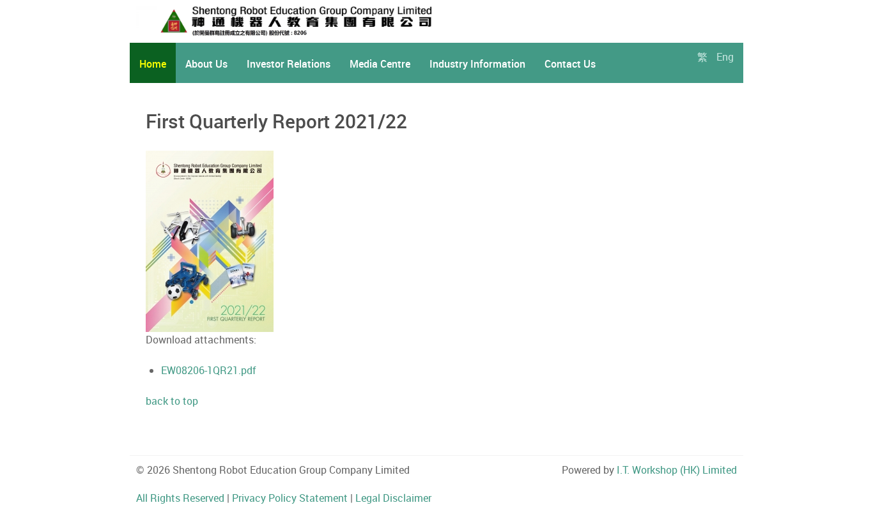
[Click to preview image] (210, 241)
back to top (172, 401)
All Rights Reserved (180, 498)
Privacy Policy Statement (290, 498)
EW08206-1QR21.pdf (208, 370)
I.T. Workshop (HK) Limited (677, 470)
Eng (725, 57)
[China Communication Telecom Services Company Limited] (313, 20)
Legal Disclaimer (393, 498)
